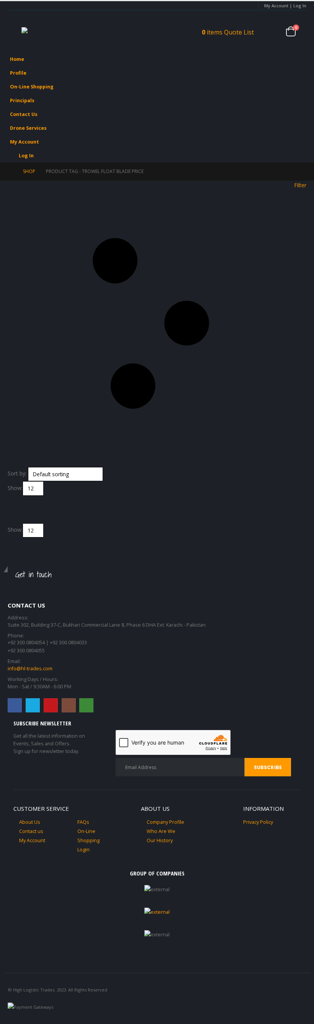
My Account (24, 142)
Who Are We (161, 831)
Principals (22, 100)
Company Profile (165, 822)
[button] (14, 31)
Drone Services (28, 128)
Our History (160, 840)
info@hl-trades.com (30, 668)
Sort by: (17, 473)
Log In (26, 155)
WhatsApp (86, 705)
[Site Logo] (44, 31)
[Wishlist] (274, 31)
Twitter (33, 705)
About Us (29, 822)
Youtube (51, 705)
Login (83, 849)
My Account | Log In (285, 5)
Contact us (31, 831)
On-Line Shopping (32, 86)
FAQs (83, 822)
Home (17, 59)
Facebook (15, 705)
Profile (18, 73)
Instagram (69, 705)
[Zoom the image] (157, 912)
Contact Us (24, 114)
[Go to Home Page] (10, 171)
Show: (15, 488)
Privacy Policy (258, 822)
